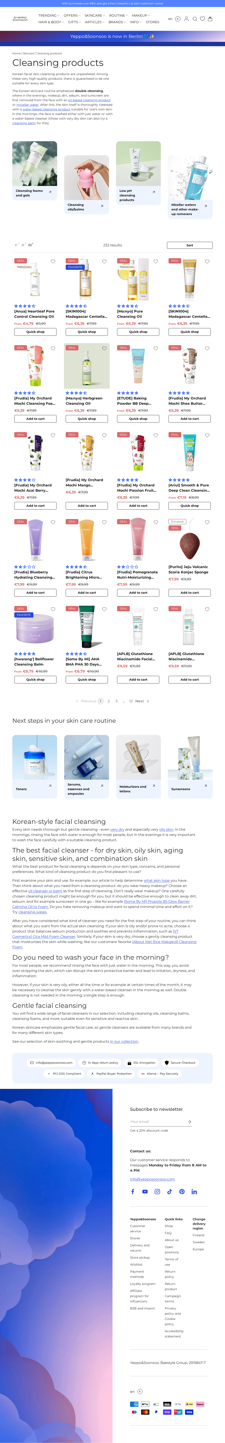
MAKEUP (139, 15)
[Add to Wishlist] (53, 261)
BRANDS (116, 22)
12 (131, 701)
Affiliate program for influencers (139, 1296)
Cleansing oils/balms (76, 207)
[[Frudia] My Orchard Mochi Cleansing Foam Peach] (35, 366)
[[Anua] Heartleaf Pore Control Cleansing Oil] (35, 279)
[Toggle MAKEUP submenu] (149, 15)
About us (172, 1240)
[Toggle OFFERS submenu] (79, 15)
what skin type (157, 880)
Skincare (28, 53)
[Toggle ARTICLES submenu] (103, 22)
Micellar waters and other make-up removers (185, 209)
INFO (134, 22)
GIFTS (73, 22)
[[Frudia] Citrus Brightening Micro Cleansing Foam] (87, 540)
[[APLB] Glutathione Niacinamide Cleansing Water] (189, 627)
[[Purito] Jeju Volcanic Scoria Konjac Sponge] (189, 540)
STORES (152, 22)
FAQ (168, 1233)
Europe (198, 1249)
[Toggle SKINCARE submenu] (104, 15)
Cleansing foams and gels (29, 193)
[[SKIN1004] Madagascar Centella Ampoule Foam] (189, 279)
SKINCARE (93, 15)
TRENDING (47, 15)
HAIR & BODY (49, 22)
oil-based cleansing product (89, 100)
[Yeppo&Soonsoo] (56, 1266)
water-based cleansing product (46, 109)
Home (16, 53)
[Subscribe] (186, 1122)
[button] (209, 19)
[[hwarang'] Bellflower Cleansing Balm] (35, 627)
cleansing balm (24, 123)
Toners (21, 789)
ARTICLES (93, 22)
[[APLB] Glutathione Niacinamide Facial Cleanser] (138, 627)
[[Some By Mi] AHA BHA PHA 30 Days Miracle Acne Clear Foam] (87, 627)
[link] (85, 701)
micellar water (27, 105)
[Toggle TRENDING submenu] (58, 15)
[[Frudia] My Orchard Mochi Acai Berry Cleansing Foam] (35, 453)
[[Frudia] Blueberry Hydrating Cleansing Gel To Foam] (35, 540)
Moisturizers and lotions (133, 789)
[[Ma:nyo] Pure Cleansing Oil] (138, 279)
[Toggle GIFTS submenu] (80, 22)
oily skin (166, 829)
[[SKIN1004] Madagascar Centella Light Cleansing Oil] (87, 279)
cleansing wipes (32, 912)
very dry (117, 829)
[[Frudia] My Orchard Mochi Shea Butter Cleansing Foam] (189, 366)
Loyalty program (143, 1284)
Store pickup (140, 1257)
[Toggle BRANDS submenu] (125, 22)
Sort (190, 245)
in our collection (124, 1041)
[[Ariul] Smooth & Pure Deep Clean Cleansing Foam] (189, 453)
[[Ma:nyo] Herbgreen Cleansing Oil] (87, 366)
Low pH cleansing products (127, 195)
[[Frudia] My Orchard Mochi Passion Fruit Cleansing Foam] (138, 453)
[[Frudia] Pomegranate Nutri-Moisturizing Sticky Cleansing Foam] (138, 540)
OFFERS (71, 15)
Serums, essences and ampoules (78, 789)
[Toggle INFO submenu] (140, 22)
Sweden (199, 1242)
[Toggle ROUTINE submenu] (127, 15)
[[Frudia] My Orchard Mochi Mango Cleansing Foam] (87, 453)
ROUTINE (117, 15)
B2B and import (142, 1308)
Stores (135, 1238)
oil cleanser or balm (45, 891)
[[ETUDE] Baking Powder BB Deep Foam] (138, 366)
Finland (198, 1235)
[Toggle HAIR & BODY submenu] (63, 22)
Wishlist (136, 1264)
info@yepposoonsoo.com (152, 1179)
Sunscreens (180, 789)
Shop (169, 1226)
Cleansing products (49, 53)
